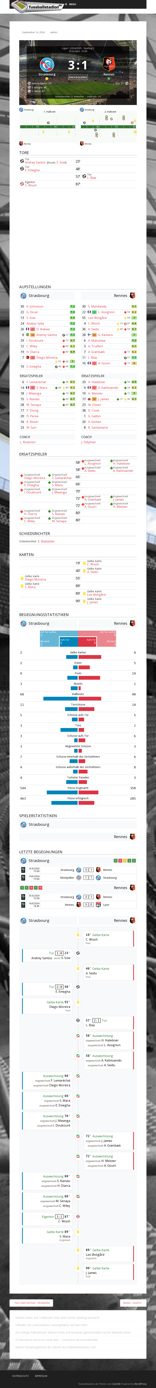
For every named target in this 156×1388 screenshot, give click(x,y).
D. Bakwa (43, 329)
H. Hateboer (96, 382)
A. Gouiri (104, 363)
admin (53, 32)
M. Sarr (31, 427)
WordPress (140, 1384)
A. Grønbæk (96, 352)
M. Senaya (33, 405)
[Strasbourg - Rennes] (78, 870)
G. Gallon (94, 416)
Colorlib (116, 1384)
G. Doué (32, 312)
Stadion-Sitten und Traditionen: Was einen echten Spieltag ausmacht (57, 1317)
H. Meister (95, 393)
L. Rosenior (28, 442)
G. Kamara (105, 335)
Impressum (41, 1376)
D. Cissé (93, 410)
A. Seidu (93, 329)
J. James (103, 399)
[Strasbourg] (47, 67)
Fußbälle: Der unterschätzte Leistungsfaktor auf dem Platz (51, 1325)
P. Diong (32, 410)
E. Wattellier (46, 541)
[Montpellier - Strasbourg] (78, 877)
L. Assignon (106, 312)
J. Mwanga (33, 393)
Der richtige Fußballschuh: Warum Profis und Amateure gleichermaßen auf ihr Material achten (73, 1332)
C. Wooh (31, 185)
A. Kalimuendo (108, 388)
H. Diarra (32, 352)
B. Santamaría (98, 427)
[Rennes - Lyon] (78, 905)
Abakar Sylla (35, 323)
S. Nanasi (33, 399)
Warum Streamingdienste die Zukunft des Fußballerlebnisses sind (55, 1347)
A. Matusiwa (96, 340)
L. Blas (91, 178)
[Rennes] (109, 67)
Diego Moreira (47, 357)
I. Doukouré (34, 340)
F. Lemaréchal (36, 382)
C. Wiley (31, 346)
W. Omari (94, 405)
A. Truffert (95, 346)
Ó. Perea (32, 416)
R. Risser (32, 422)
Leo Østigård (97, 318)
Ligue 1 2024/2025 (72, 48)
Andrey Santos (35, 162)
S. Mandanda (97, 306)
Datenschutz (20, 1376)
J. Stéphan (88, 442)
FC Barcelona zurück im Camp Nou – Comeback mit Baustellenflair (56, 1340)
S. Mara (42, 388)
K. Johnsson (34, 306)
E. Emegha (32, 170)
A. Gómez (94, 422)
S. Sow (61, 162)
